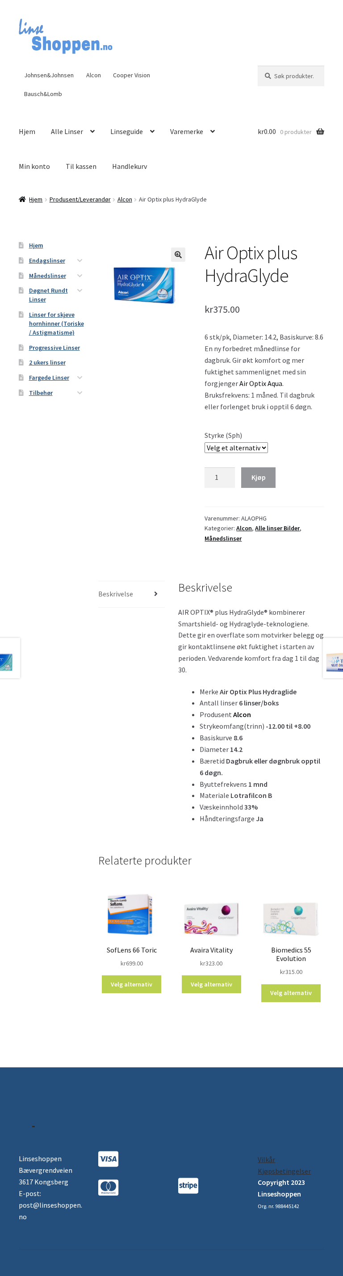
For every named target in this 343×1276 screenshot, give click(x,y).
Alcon (93, 75)
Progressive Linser (54, 348)
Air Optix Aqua (260, 383)
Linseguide (126, 131)
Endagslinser (47, 260)
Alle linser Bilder (277, 528)
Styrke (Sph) (223, 435)
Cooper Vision (131, 75)
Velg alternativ (131, 984)
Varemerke (186, 131)
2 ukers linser (47, 362)
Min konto (34, 166)
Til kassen (81, 166)
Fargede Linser (49, 378)
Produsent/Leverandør (80, 199)
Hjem (27, 131)
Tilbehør (41, 393)
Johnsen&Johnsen (49, 75)
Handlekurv (129, 166)
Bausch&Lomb (43, 94)
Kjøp (258, 477)
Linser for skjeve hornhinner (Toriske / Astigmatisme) (56, 323)
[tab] (131, 594)
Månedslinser (223, 538)
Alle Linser (67, 131)
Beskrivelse (115, 593)
